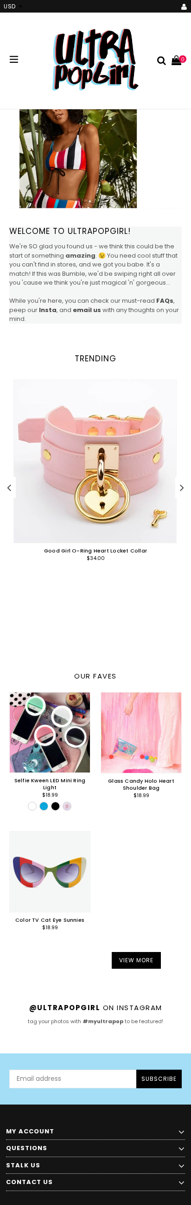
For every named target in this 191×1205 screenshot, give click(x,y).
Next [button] (182, 487)
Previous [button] (9, 487)
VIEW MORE (136, 960)
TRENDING (95, 358)
